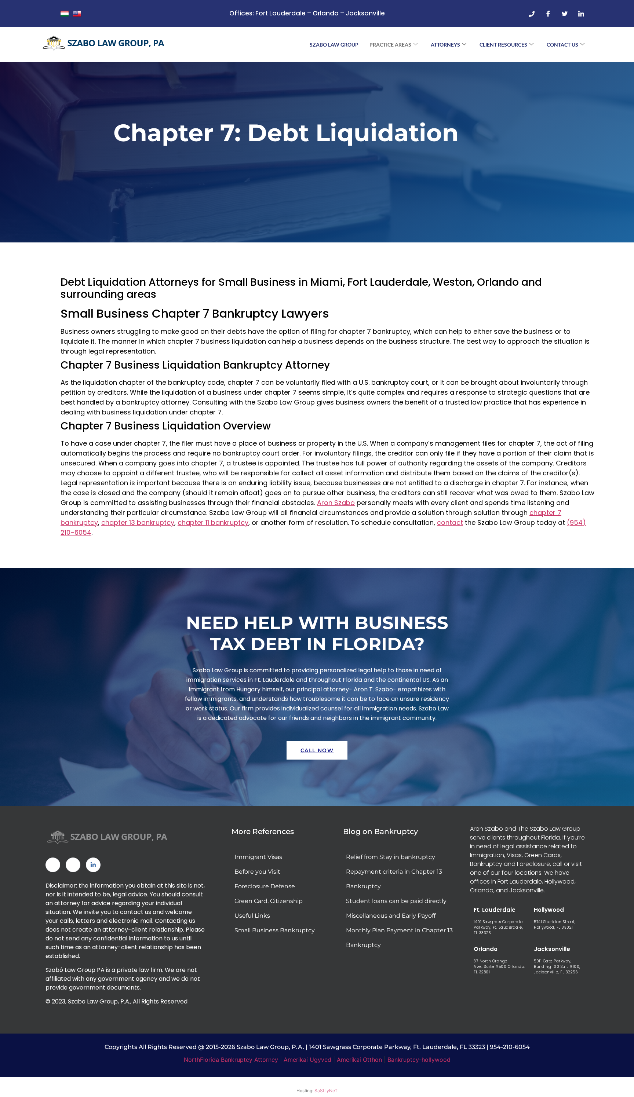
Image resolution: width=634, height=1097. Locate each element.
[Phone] (531, 13)
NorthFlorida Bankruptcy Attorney (231, 1059)
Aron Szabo (336, 502)
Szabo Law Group (334, 44)
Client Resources (503, 44)
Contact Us (562, 44)
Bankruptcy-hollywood (419, 1059)
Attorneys (445, 44)
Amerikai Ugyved (307, 1059)
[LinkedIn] (581, 13)
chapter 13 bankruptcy (137, 522)
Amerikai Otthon (359, 1059)
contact (450, 522)
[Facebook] (548, 13)
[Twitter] (564, 13)
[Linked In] (93, 865)
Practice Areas (390, 44)
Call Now (317, 750)
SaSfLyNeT (326, 1090)
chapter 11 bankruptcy (213, 522)
